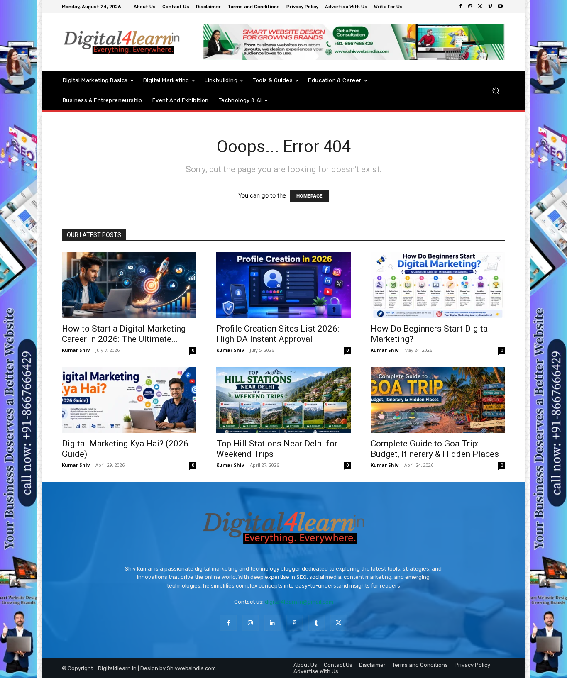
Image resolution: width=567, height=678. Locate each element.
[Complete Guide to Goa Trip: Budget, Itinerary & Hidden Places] (438, 400)
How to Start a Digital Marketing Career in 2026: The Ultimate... (124, 334)
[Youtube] (500, 7)
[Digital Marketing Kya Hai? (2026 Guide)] (129, 400)
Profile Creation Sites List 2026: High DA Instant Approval (277, 334)
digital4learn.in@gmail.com (299, 602)
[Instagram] (470, 7)
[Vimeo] (490, 7)
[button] (495, 90)
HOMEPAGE (309, 196)
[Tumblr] (316, 623)
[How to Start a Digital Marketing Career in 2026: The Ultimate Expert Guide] (129, 285)
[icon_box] (389, 7)
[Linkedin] (272, 623)
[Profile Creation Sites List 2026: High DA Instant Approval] (283, 285)
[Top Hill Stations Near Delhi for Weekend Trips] (283, 400)
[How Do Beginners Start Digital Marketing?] (438, 285)
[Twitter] (480, 7)
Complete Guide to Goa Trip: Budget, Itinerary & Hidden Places (435, 449)
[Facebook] (460, 7)
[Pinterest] (294, 623)
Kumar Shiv (76, 350)
